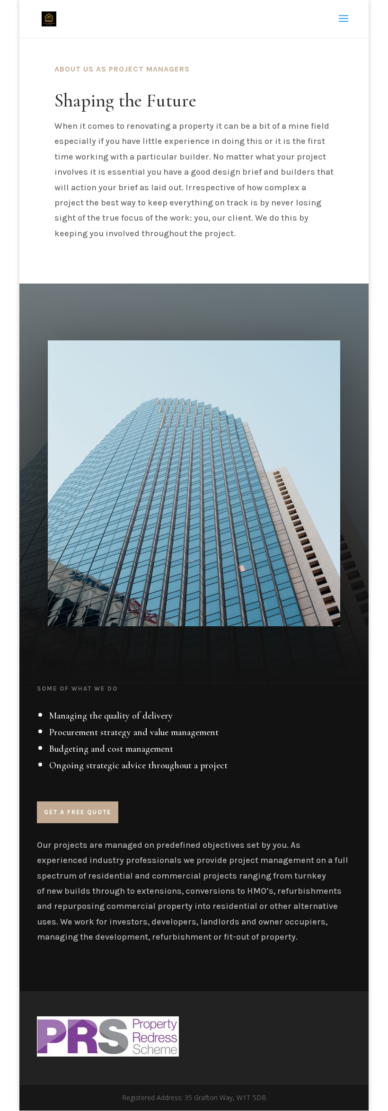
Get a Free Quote (77, 812)
